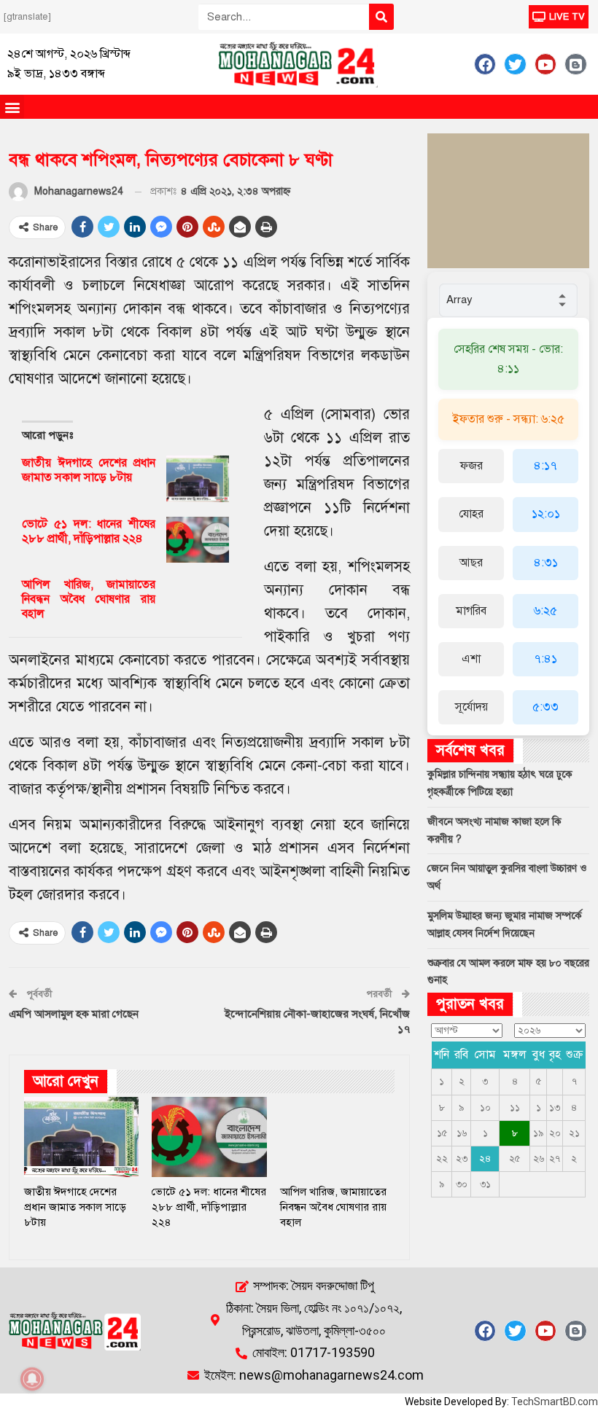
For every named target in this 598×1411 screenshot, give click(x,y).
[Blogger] (575, 64)
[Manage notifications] (32, 1379)
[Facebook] (485, 64)
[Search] (381, 17)
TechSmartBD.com (554, 1401)
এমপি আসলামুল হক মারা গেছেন (74, 1013)
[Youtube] (545, 64)
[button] (12, 107)
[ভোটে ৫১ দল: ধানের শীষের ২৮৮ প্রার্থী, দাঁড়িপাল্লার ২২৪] (197, 540)
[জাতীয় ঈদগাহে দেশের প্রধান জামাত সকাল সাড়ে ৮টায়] (197, 479)
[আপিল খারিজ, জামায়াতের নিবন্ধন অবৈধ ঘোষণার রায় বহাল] (197, 600)
